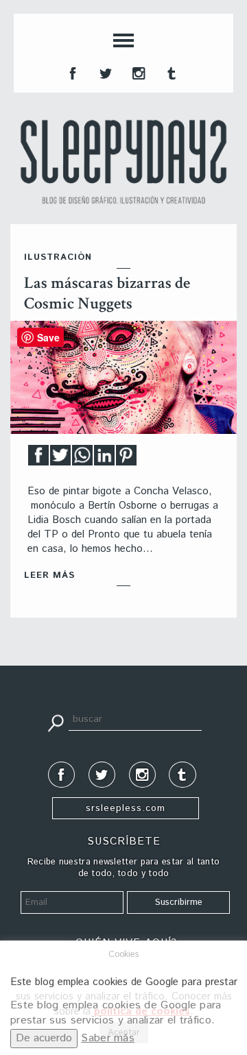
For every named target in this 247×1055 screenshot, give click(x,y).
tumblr (170, 72)
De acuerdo (44, 1038)
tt (104, 72)
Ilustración (58, 257)
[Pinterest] (126, 459)
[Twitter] (60, 459)
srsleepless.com (125, 808)
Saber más (107, 1038)
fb (71, 72)
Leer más (49, 575)
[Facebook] (38, 459)
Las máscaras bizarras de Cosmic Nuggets (107, 293)
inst (137, 72)
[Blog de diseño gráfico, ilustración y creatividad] (123, 161)
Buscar (55, 722)
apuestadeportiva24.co (48, 678)
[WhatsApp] (82, 459)
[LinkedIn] (104, 459)
